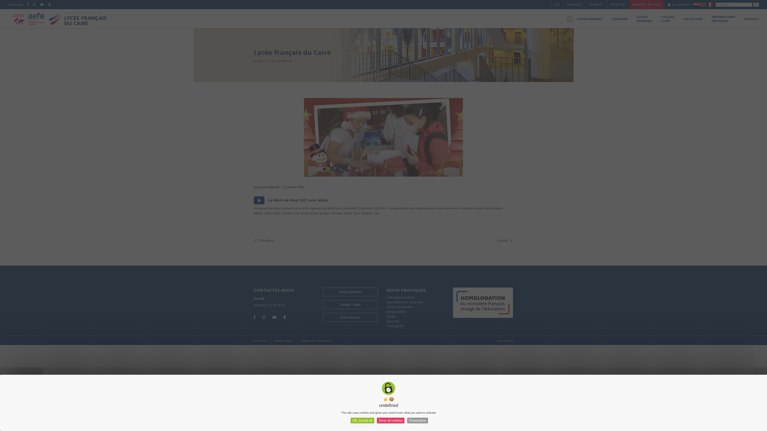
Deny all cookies (390, 420)
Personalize (417, 420)
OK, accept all (362, 420)
